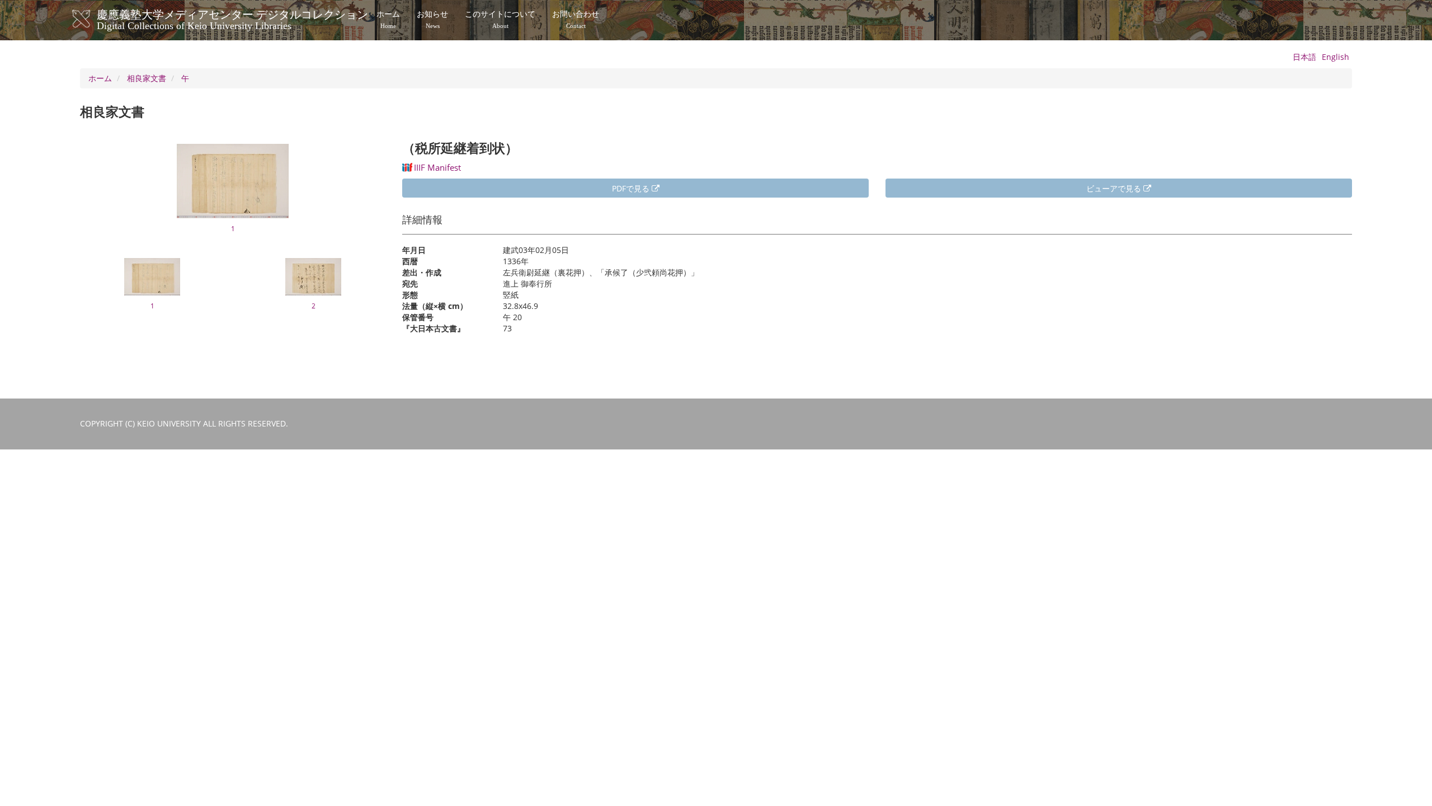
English (1335, 56)
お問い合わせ (575, 19)
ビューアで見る (1114, 188)
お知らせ (432, 19)
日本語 (1304, 56)
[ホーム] (92, 19)
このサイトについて (500, 19)
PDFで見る (632, 188)
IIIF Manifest (437, 167)
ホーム (388, 19)
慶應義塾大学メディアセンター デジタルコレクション (232, 18)
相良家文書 (146, 78)
